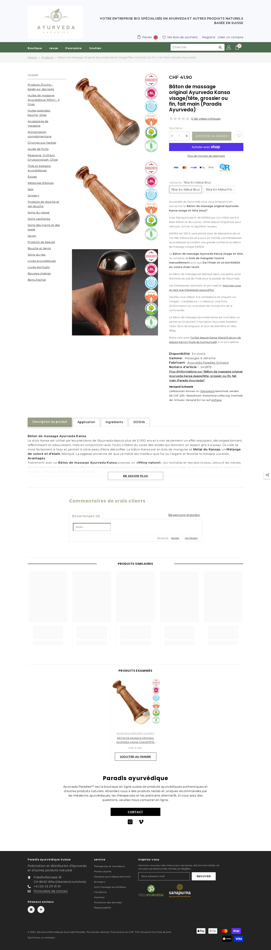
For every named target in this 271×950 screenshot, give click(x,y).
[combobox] (193, 47)
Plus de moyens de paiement (206, 156)
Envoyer (204, 876)
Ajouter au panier (212, 136)
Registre (208, 37)
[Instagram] (130, 822)
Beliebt (175, 538)
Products (47, 57)
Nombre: (176, 128)
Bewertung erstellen (184, 515)
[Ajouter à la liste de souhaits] (238, 136)
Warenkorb (207, 391)
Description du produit (49, 421)
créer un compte (230, 37)
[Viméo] (141, 822)
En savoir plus (135, 476)
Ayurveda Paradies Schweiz (208, 362)
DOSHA (139, 422)
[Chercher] (220, 47)
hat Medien (191, 538)
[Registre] (229, 47)
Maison (32, 57)
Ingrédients (114, 422)
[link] (48, 635)
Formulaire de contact (51, 891)
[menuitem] (47, 87)
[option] (135, 722)
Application (86, 422)
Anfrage (216, 400)
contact (135, 812)
